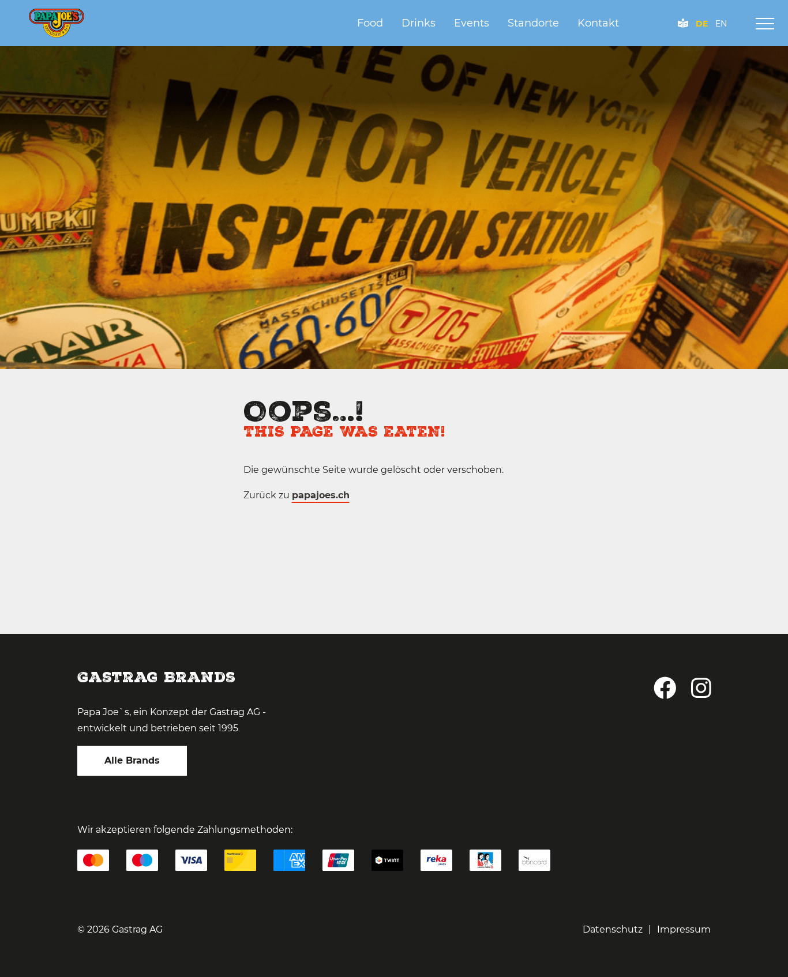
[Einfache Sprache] (683, 23)
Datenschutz (613, 929)
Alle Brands (132, 760)
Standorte (533, 23)
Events (471, 23)
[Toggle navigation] (764, 23)
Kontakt (598, 23)
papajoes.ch (321, 495)
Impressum (684, 929)
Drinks (418, 23)
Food (370, 23)
